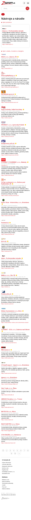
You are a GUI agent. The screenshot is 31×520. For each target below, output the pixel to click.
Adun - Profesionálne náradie (11, 258)
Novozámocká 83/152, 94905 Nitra (9, 413)
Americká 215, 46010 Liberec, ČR (9, 58)
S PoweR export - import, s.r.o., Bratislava (15, 365)
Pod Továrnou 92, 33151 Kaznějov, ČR (10, 295)
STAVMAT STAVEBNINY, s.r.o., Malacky (14, 162)
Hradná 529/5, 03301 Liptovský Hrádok (10, 126)
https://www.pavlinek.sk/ (7, 234)
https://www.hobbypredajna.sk (9, 384)
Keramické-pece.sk (7, 94)
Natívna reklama (6, 488)
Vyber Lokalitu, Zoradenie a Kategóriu (13, 51)
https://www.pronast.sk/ (7, 136)
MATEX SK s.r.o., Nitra (8, 411)
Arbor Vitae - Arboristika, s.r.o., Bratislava (15, 202)
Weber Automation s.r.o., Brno (11, 311)
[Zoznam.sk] (5, 499)
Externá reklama (6, 481)
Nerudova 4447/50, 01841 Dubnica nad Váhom (13, 332)
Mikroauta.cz (5, 350)
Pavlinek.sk (5, 223)
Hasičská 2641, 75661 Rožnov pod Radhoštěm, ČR (13, 185)
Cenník (3, 485)
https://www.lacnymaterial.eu (9, 342)
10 (15, 453)
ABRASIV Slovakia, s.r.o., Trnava (11, 399)
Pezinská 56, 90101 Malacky (8, 163)
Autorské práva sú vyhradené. (8, 495)
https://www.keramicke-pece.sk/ (9, 102)
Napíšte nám (5, 470)
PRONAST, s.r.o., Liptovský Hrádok (12, 125)
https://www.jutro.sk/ (6, 251)
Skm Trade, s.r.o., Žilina (8, 388)
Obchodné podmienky (7, 483)
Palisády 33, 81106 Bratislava (8, 77)
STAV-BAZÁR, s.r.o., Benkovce (11, 435)
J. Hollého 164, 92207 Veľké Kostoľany (10, 111)
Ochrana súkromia (6, 464)
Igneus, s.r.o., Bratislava (9, 377)
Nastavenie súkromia (7, 466)
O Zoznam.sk (6, 460)
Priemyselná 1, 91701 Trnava (8, 400)
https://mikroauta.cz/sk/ (7, 358)
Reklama (4, 477)
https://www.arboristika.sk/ (8, 215)
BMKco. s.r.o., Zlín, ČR (8, 275)
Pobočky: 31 (4, 165)
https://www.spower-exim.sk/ (9, 373)
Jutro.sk (3, 241)
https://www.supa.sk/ (6, 117)
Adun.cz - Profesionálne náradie (13, 31)
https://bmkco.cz (5, 287)
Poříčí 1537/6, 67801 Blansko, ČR (9, 96)
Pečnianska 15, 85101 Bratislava (9, 366)
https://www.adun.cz (7, 44)
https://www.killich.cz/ (7, 68)
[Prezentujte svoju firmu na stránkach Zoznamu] (24, 3)
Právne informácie (6, 462)
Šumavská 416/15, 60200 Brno (8, 312)
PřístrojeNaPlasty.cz (8, 76)
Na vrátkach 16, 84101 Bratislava (9, 205)
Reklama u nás (5, 479)
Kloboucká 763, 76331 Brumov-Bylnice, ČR (11, 260)
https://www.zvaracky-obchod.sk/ (10, 195)
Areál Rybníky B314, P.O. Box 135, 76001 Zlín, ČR (13, 277)
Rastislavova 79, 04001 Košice (8, 224)
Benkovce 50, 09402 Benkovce (9, 436)
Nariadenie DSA (6, 473)
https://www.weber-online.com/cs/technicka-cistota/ (15, 322)
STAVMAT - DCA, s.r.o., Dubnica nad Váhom (15, 329)
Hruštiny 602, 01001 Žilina (7, 390)
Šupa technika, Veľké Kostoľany (11, 109)
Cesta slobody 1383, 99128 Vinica (9, 425)
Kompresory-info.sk (7, 143)
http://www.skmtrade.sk (7, 395)
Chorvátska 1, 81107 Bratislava (8, 379)
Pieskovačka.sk (6, 294)
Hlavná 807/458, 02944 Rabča (8, 243)
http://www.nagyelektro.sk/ (8, 430)
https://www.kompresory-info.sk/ (10, 155)
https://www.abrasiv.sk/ (7, 407)
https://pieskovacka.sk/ (7, 304)
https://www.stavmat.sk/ (7, 175)
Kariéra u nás (5, 468)
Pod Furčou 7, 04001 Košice (8, 145)
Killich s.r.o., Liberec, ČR (9, 57)
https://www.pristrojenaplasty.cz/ (10, 87)
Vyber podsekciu (7, 22)
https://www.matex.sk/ (7, 419)
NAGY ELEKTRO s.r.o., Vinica (10, 424)
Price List (4, 487)
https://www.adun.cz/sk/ (7, 268)
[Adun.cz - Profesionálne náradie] (4, 28)
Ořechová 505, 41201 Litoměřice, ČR (10, 351)
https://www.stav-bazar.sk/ (8, 443)
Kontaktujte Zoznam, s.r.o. (8, 471)
